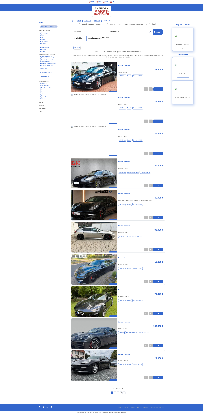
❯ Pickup (42, 39)
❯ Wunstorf (43, 94)
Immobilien (42, 108)
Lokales (132, 407)
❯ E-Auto (42, 51)
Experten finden (44, 76)
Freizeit (41, 105)
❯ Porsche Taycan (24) (46, 65)
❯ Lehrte (42, 90)
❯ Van (41, 37)
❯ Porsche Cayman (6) (46, 60)
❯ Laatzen (43, 92)
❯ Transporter (44, 41)
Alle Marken (43, 68)
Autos (41, 22)
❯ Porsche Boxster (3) (46, 56)
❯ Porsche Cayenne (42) (47, 58)
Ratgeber (120, 407)
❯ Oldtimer (43, 49)
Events (41, 102)
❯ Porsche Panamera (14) (48, 63)
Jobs (40, 111)
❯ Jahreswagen (44, 47)
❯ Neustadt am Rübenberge (48, 88)
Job (113, 1)
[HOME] (72, 21)
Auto (99, 1)
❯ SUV (42, 35)
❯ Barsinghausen (45, 96)
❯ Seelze (42, 98)
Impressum (146, 407)
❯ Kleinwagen (44, 33)
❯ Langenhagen (44, 85)
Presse (126, 407)
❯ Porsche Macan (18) (46, 61)
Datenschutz (154, 407)
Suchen (157, 32)
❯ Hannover (43, 83)
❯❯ (124, 392)
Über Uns (138, 407)
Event (92, 1)
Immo (106, 1)
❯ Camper (43, 43)
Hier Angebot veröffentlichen (49, 26)
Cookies (161, 407)
